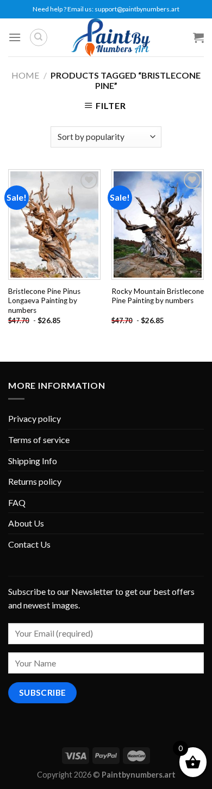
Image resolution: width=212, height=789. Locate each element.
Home (25, 75)
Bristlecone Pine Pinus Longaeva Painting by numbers (44, 301)
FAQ (17, 502)
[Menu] (14, 37)
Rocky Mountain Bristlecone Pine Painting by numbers (157, 296)
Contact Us (29, 544)
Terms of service (39, 439)
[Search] (38, 37)
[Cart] (198, 37)
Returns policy (34, 481)
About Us (26, 523)
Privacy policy (34, 418)
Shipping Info (32, 461)
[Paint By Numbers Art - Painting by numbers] (110, 37)
